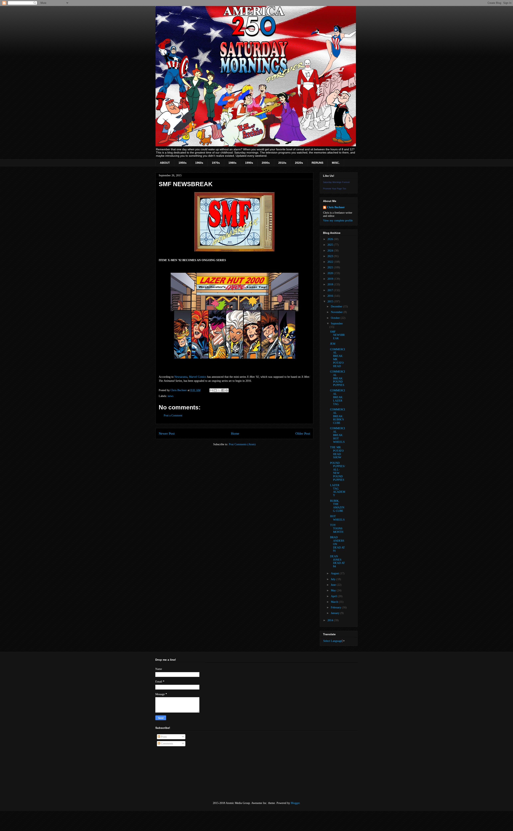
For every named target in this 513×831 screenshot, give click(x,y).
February (336, 607)
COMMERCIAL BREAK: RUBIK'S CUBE (337, 416)
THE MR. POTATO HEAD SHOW (337, 452)
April (334, 596)
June (334, 584)
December (337, 306)
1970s (216, 162)
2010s (282, 162)
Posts (163, 736)
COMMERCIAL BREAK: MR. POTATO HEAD (337, 358)
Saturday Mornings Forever (336, 182)
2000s (266, 162)
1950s (183, 162)
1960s (199, 162)
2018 (330, 284)
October (336, 317)
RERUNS (317, 162)
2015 (330, 301)
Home (235, 433)
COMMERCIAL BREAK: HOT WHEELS (337, 435)
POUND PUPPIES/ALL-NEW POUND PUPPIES (337, 471)
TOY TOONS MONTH (336, 528)
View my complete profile (338, 220)
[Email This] (211, 390)
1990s (249, 162)
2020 (330, 273)
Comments (166, 743)
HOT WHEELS (337, 518)
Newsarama (180, 376)
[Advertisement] (175, 774)
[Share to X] (219, 390)
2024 (330, 250)
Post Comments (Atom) (242, 444)
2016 (330, 295)
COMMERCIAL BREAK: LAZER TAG (337, 397)
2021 (330, 267)
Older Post (302, 433)
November (337, 312)
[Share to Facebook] (223, 390)
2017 (330, 290)
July (333, 579)
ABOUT (165, 162)
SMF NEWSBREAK (337, 335)
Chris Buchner (336, 207)
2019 (330, 278)
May (334, 590)
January (335, 613)
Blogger (295, 803)
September (337, 323)
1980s (232, 162)
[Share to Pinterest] (227, 390)
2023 (330, 256)
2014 (330, 620)
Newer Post (167, 433)
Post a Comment (173, 415)
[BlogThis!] (215, 390)
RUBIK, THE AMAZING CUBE (337, 505)
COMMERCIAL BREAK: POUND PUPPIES (337, 378)
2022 (330, 261)
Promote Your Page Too (334, 188)
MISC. (336, 162)
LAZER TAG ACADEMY (337, 490)
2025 (330, 244)
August (335, 573)
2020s (299, 162)
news (170, 396)
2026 (330, 239)
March (335, 601)
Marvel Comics (197, 376)
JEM (332, 343)
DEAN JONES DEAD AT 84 (337, 561)
